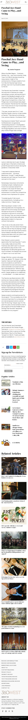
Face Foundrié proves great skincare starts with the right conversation (12, 602)
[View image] (14, 146)
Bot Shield (17, 718)
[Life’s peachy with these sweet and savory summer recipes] (14, 515)
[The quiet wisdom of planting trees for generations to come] (14, 616)
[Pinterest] (14, 347)
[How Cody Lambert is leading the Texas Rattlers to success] (14, 466)
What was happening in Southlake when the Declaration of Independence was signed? (13, 552)
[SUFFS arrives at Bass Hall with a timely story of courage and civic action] (14, 641)
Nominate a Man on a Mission (17, 383)
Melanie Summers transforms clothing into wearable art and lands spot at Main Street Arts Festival (18, 396)
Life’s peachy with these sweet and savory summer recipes (12, 526)
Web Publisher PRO (22, 717)
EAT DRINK (16, 443)
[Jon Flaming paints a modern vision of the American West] (14, 491)
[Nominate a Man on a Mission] (5, 383)
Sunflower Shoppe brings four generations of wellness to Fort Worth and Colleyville (18, 430)
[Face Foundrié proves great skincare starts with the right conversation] (14, 591)
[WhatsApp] (18, 347)
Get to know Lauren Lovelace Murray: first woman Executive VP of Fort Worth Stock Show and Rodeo (18, 414)
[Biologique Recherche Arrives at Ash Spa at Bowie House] (14, 567)
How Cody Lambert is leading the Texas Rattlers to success (13, 477)
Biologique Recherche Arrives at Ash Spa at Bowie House (12, 578)
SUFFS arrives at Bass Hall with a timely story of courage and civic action (13, 652)
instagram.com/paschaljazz (16, 329)
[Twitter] (11, 347)
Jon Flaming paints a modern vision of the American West (13, 502)
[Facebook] (7, 347)
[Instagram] (6, 711)
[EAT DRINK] (5, 443)
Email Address (7, 365)
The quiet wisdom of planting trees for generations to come (13, 627)
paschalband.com (19, 337)
